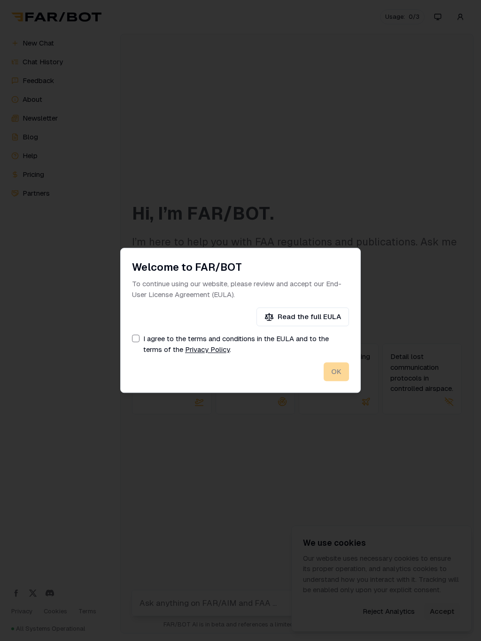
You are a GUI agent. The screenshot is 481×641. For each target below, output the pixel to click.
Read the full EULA (309, 316)
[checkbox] (136, 339)
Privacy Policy (207, 349)
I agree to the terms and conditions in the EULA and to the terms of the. (236, 344)
